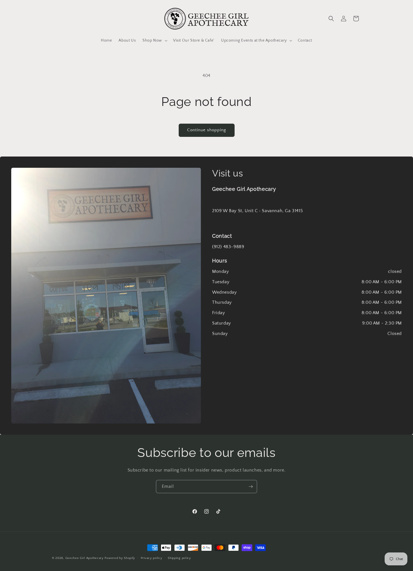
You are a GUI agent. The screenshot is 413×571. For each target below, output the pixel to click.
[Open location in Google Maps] (106, 295)
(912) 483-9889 (228, 246)
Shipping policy (179, 557)
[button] (154, 40)
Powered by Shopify (120, 558)
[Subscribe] (250, 486)
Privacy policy (151, 557)
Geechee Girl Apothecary (84, 558)
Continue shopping (206, 130)
